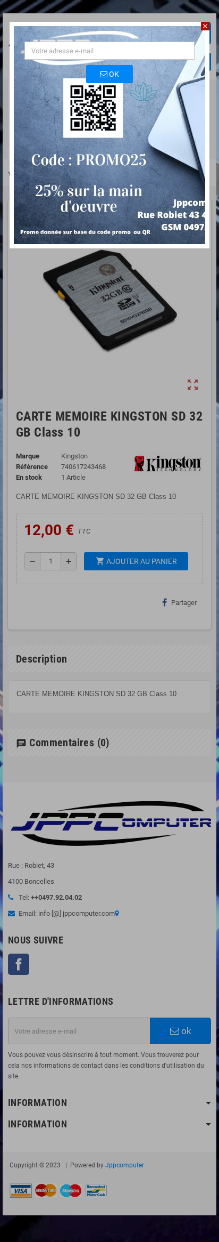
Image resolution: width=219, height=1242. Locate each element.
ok (113, 74)
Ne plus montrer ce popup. (77, 236)
